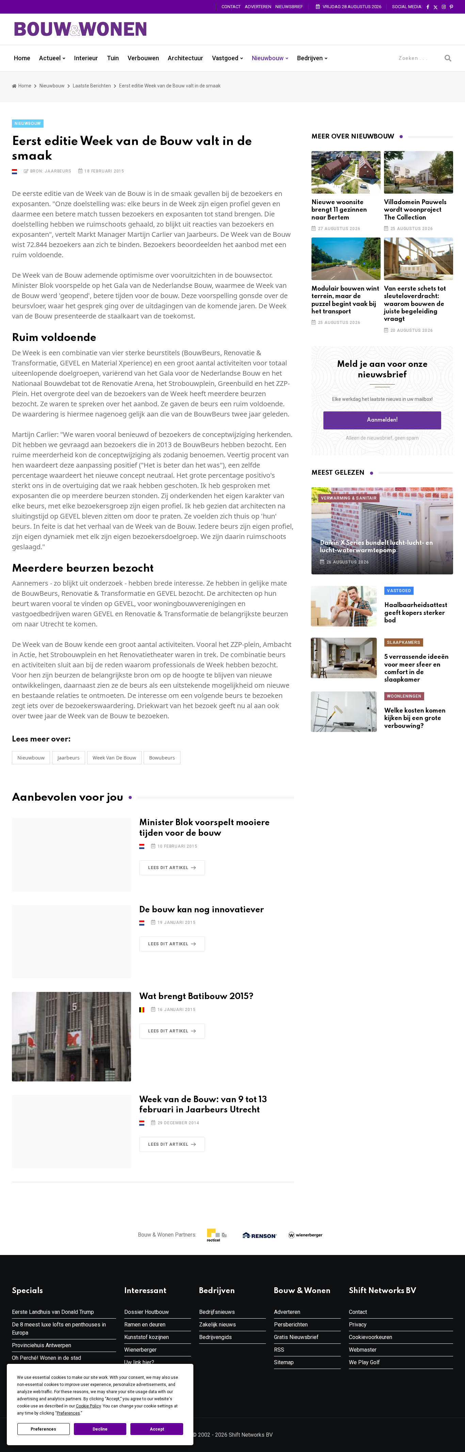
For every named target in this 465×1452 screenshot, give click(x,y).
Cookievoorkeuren (370, 1337)
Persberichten (291, 1324)
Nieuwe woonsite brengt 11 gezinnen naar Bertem (339, 210)
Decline (100, 1429)
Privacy (358, 1324)
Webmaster (362, 1350)
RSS (279, 1350)
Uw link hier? (139, 1362)
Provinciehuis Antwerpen (41, 1345)
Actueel (50, 58)
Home (22, 58)
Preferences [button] (68, 1413)
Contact (231, 6)
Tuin (113, 58)
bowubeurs (162, 757)
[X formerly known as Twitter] (435, 7)
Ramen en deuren (144, 1324)
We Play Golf (364, 1362)
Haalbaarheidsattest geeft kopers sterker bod (415, 613)
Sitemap (284, 1362)
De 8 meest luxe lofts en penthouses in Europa (59, 1328)
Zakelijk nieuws (217, 1324)
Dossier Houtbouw (146, 1312)
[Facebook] (428, 7)
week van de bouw (114, 757)
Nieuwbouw (268, 58)
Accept (157, 1429)
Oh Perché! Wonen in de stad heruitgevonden (46, 1362)
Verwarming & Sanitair (349, 498)
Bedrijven (310, 58)
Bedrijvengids (215, 1337)
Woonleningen (404, 696)
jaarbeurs (69, 757)
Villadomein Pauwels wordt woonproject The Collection (415, 210)
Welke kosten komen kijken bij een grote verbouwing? (415, 718)
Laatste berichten (92, 85)
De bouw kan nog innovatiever (201, 910)
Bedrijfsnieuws (217, 1312)
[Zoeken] (448, 58)
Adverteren (258, 6)
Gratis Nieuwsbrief (296, 1337)
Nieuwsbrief (289, 6)
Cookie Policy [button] (88, 1406)
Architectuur (185, 58)
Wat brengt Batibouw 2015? (196, 997)
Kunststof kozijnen (146, 1337)
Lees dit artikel (168, 867)
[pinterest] (451, 7)
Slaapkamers (403, 642)
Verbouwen (143, 58)
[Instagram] (444, 7)
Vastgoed (225, 58)
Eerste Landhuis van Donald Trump (53, 1312)
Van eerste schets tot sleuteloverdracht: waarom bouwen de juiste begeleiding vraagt (415, 304)
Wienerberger (140, 1350)
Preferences (43, 1429)
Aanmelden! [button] (382, 420)
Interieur (86, 58)
